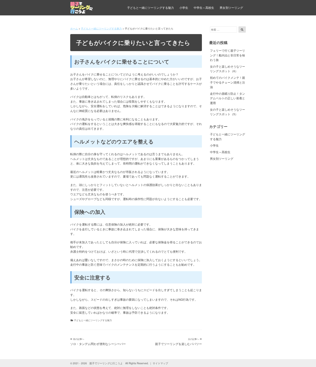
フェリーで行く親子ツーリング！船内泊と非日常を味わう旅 (227, 55)
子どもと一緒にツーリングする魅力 (150, 7)
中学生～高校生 (204, 7)
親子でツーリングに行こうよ (106, 363)
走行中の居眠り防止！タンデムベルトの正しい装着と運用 (227, 98)
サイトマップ (160, 363)
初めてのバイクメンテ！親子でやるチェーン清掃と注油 (227, 82)
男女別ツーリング (231, 7)
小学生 (183, 7)
